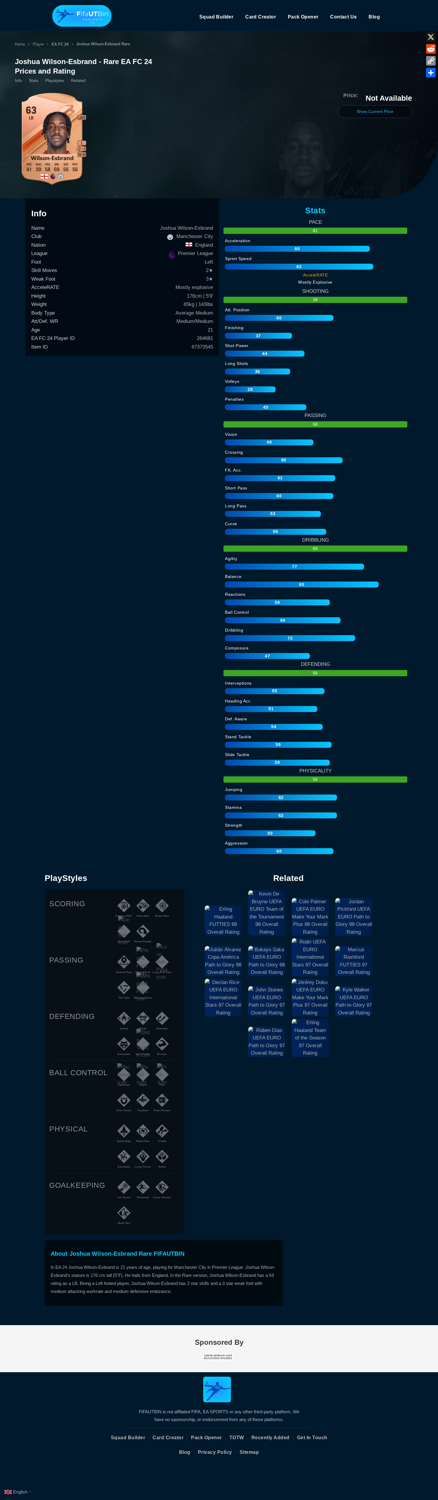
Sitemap (249, 1452)
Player (38, 44)
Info (18, 80)
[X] (431, 37)
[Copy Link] (431, 61)
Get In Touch (312, 1437)
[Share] (431, 73)
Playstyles (54, 80)
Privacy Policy (215, 1452)
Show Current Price (375, 111)
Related (78, 80)
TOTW (236, 1437)
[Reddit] (431, 49)
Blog (374, 16)
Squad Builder (216, 16)
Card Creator (260, 16)
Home (20, 44)
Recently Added (270, 1437)
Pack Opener (303, 16)
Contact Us (343, 16)
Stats (33, 80)
